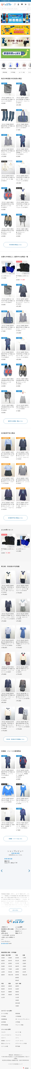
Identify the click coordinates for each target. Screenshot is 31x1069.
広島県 (3, 994)
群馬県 (10, 963)
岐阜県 (17, 974)
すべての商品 (4, 1013)
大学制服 (18, 1022)
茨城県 (10, 957)
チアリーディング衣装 (21, 1043)
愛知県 (17, 980)
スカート (3, 1037)
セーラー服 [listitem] (21, 72)
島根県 (3, 989)
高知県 (10, 994)
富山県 (17, 960)
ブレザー (3, 1032)
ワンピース (18, 1035)
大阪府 (24, 966)
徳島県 (10, 986)
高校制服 (18, 1013)
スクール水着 (4, 1046)
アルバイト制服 (19, 1024)
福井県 (17, 966)
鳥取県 (3, 986)
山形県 (3, 972)
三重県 (24, 957)
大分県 (17, 997)
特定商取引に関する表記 (7, 929)
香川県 (10, 989)
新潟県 (17, 957)
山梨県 (17, 969)
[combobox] (15, 4)
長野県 (17, 972)
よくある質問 (19, 927)
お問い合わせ (4, 933)
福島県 (3, 974)
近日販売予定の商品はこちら (15, 518)
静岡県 (17, 977)
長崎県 (17, 991)
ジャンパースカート (6, 1035)
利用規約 (3, 931)
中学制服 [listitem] (13, 72)
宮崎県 (17, 1000)
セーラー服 (18, 1032)
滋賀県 (24, 960)
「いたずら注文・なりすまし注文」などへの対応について (8, 937)
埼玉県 (10, 966)
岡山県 (3, 991)
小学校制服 (18, 1016)
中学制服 (3, 1016)
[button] (2, 871)
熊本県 (17, 994)
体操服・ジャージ (5, 1040)
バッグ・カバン (19, 1040)
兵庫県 (24, 969)
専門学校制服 (4, 1024)
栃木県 (10, 960)
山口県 (3, 997)
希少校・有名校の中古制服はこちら (16, 739)
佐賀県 (17, 989)
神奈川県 (10, 974)
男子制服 (18, 1046)
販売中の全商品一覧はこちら (15, 421)
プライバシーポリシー (21, 929)
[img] (15, 853)
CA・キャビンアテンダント (23, 1019)
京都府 (24, 963)
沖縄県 (17, 1006)
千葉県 (10, 969)
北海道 (3, 957)
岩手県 (3, 963)
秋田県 (3, 969)
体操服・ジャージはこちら (15, 838)
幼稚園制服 (4, 1019)
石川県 (17, 963)
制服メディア (19, 933)
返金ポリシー (19, 931)
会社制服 (3, 1022)
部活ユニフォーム (5, 1043)
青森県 (3, 960)
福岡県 (17, 986)
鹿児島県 (18, 1003)
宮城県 (3, 966)
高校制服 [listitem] (5, 72)
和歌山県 (25, 974)
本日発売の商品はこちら (15, 244)
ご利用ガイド (4, 927)
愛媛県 (10, 991)
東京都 (10, 972)
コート (17, 1037)
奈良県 (24, 972)
